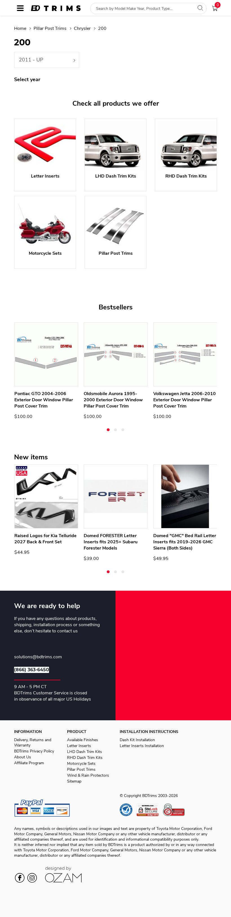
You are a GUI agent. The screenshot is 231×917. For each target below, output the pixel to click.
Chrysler (82, 28)
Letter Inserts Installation (142, 745)
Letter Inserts (79, 745)
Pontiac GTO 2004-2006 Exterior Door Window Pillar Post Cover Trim (43, 400)
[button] (108, 430)
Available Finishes (82, 740)
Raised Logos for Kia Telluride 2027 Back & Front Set (45, 539)
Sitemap (74, 781)
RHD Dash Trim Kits (85, 757)
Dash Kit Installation (137, 740)
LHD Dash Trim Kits (84, 751)
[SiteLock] (150, 809)
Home (20, 28)
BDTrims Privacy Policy (34, 751)
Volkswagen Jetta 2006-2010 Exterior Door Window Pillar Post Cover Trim (184, 400)
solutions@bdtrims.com (38, 657)
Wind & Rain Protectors (88, 775)
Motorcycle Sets (81, 763)
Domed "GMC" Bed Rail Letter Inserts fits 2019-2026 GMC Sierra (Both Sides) (184, 542)
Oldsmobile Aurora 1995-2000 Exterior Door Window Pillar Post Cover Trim (113, 400)
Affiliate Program (29, 763)
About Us (22, 757)
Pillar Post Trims (50, 28)
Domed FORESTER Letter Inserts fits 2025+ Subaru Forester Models (110, 542)
